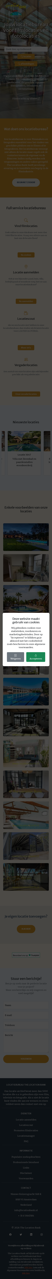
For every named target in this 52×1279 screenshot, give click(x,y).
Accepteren (36, 658)
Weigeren (15, 658)
